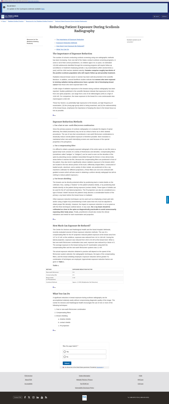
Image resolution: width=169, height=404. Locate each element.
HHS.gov (140, 379)
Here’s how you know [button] (33, 1)
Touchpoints (99, 367)
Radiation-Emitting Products (16, 21)
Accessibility (28, 384)
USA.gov (140, 384)
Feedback (167, 200)
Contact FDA (17, 397)
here (42, 9)
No (67, 357)
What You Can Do (62, 49)
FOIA (140, 376)
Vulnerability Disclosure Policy (84, 388)
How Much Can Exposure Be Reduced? (70, 46)
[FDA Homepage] (9, 16)
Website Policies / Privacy (84, 379)
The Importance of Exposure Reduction (70, 39)
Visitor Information (84, 376)
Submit (67, 363)
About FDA (28, 379)
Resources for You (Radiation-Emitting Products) (39, 21)
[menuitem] (134, 41)
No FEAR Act (84, 384)
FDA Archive (28, 376)
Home (4, 21)
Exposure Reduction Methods (66, 43)
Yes (67, 352)
